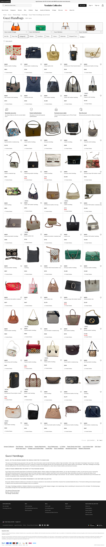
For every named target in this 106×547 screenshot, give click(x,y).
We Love (60, 10)
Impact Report (88, 510)
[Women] (22, 10)
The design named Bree (11, 493)
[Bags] (38, 10)
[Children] (34, 10)
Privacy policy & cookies (32, 525)
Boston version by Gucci (12, 492)
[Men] (27, 10)
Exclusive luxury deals (60, 113)
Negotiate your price (10, 113)
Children (31, 10)
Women (20, 10)
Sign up (97, 5)
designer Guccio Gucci (88, 463)
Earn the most (83, 113)
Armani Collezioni (9, 447)
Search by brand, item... (10, 5)
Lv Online (62, 447)
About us (87, 506)
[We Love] (63, 10)
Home (4, 15)
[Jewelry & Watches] (50, 10)
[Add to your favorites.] (21, 64)
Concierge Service (7, 508)
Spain (24, 545)
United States (15, 545)
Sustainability (88, 508)
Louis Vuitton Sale (88, 447)
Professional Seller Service (51, 512)
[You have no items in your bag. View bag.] (103, 5)
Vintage (54, 10)
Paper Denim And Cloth (74, 447)
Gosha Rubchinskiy (40, 447)
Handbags (24, 15)
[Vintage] (57, 10)
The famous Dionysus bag (12, 490)
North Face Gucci (21, 448)
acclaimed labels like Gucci (72, 482)
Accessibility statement (8, 525)
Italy (27, 545)
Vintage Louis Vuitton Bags (35, 448)
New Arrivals (5, 10)
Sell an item (82, 5)
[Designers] (16, 10)
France (3, 545)
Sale (66, 10)
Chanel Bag (48, 448)
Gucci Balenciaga (53, 447)
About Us (72, 10)
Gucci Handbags (59, 448)
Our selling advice (49, 508)
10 (97, 440)
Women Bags (16, 15)
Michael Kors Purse (71, 448)
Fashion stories (89, 514)
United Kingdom (8, 545)
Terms (24, 525)
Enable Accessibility (5, 1)
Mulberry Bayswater (84, 448)
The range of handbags (10, 486)
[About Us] (75, 10)
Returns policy (28, 510)
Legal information (18, 525)
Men (25, 10)
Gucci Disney (29, 447)
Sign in (91, 5)
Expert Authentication (36, 113)
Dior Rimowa (19, 447)
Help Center (68, 506)
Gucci (9, 15)
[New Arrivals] (9, 10)
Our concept (6, 506)
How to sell (47, 506)
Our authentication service (31, 508)
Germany (20, 545)
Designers (13, 10)
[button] (103, 5)
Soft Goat (98, 447)
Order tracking (28, 506)
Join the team (88, 512)
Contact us (67, 508)
